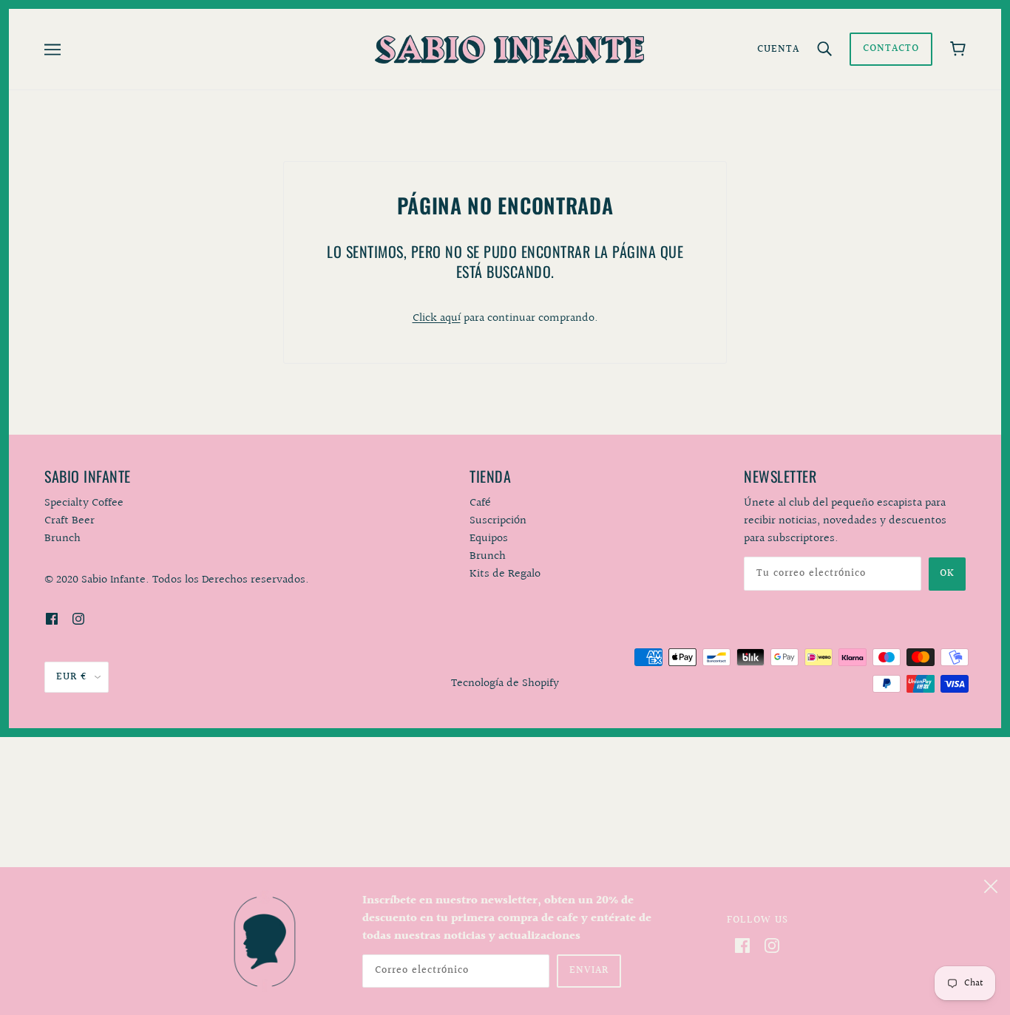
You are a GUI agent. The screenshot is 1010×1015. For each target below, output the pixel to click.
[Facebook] (742, 945)
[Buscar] (824, 49)
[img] (51, 619)
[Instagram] (772, 945)
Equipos (489, 538)
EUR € (71, 677)
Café (480, 503)
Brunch (488, 556)
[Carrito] (958, 49)
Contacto (891, 49)
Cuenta (778, 49)
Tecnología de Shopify (505, 683)
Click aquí (437, 318)
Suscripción (498, 521)
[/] (509, 49)
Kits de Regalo (505, 574)
